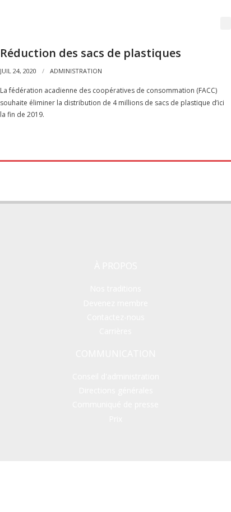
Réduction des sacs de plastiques (90, 52)
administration (76, 71)
